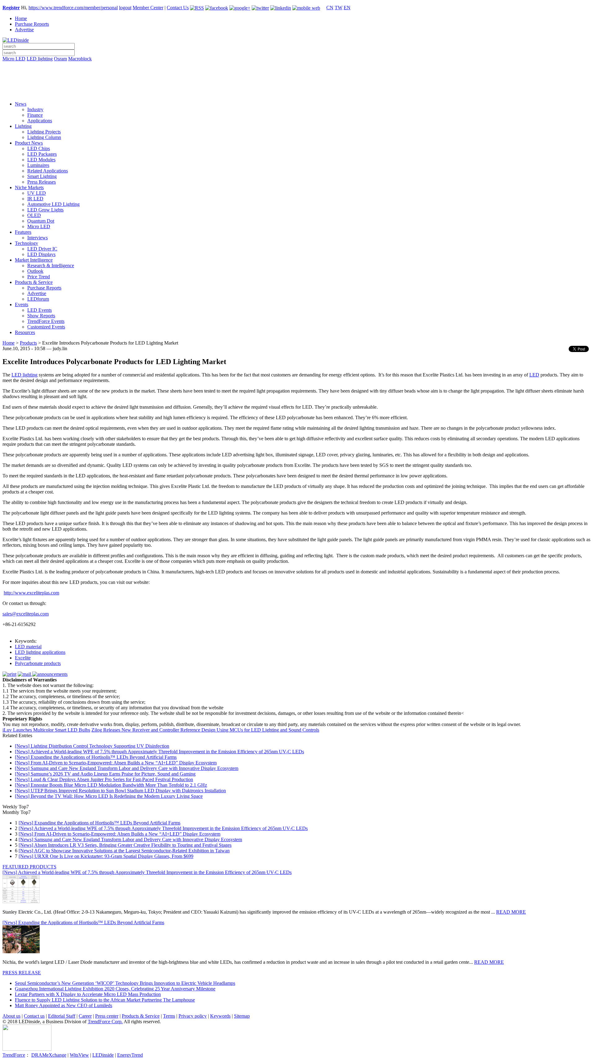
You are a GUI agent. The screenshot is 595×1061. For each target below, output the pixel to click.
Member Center (148, 7)
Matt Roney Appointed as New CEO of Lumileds (63, 1005)
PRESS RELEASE (21, 972)
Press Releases (41, 182)
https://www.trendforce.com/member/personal (73, 7)
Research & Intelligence (50, 265)
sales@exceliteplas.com (25, 613)
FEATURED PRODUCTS (29, 866)
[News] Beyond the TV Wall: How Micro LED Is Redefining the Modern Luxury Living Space (109, 796)
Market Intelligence (34, 260)
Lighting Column (44, 137)
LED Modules (41, 159)
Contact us (34, 1016)
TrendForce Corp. (105, 1021)
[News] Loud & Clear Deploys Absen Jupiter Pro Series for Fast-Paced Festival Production (104, 779)
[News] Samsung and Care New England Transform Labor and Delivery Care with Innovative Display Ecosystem (126, 768)
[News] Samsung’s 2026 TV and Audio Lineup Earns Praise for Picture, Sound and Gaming (105, 773)
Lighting (23, 126)
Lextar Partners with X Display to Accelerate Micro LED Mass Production (88, 994)
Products (28, 343)
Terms (169, 1016)
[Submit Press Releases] (297, 83)
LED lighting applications (40, 652)
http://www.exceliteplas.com (31, 592)
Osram (60, 58)
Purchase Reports (32, 24)
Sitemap (242, 1016)
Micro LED (13, 58)
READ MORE (511, 912)
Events (21, 304)
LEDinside (103, 1055)
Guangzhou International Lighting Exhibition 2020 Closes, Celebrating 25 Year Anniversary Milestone (115, 988)
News (20, 104)
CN (329, 7)
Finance (35, 115)
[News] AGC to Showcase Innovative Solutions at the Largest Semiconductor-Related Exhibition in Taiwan (124, 850)
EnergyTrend (130, 1055)
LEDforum (38, 299)
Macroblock (80, 58)
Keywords (220, 1016)
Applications (39, 120)
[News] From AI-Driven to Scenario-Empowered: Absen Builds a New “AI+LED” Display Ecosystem (116, 762)
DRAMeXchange (48, 1055)
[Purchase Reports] (297, 66)
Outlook (35, 271)
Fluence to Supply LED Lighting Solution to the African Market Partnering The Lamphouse (105, 999)
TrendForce (13, 1055)
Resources (25, 332)
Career (85, 1016)
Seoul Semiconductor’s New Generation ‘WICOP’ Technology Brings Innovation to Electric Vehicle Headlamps (125, 983)
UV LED (36, 193)
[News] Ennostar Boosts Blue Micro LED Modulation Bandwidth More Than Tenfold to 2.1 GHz (111, 785)
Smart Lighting (42, 176)
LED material (28, 646)
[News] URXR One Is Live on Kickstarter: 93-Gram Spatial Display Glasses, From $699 (106, 856)
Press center (106, 1016)
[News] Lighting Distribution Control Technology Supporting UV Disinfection (92, 746)
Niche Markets (29, 187)
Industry (35, 109)
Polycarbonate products (38, 663)
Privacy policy (192, 1016)
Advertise (24, 29)
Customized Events (46, 326)
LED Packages (42, 154)
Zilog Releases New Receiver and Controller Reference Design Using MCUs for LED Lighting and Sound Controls (205, 730)
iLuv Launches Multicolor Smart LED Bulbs (46, 730)
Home (21, 18)
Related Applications (47, 170)
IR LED (35, 198)
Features (23, 232)
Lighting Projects (44, 131)
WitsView (79, 1055)
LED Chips (38, 148)
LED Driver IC (42, 248)
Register (11, 7)
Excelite (23, 657)
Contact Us (178, 7)
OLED (34, 215)
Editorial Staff (61, 1016)
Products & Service (34, 282)
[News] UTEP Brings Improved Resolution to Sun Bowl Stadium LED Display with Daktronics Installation (120, 790)
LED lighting (40, 58)
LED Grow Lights (45, 209)
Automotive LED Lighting (53, 204)
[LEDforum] (297, 92)
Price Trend (38, 276)
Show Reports (41, 315)
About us (11, 1016)
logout (125, 7)
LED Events (39, 310)
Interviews (37, 237)
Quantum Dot (40, 221)
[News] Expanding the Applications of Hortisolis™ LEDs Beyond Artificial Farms (96, 757)
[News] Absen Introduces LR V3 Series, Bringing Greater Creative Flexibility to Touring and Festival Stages (125, 845)
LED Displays (41, 254)
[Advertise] (297, 74)
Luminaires (38, 165)
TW (338, 7)
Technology (26, 243)
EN (347, 7)
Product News (29, 143)
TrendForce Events (45, 321)
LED (534, 374)
